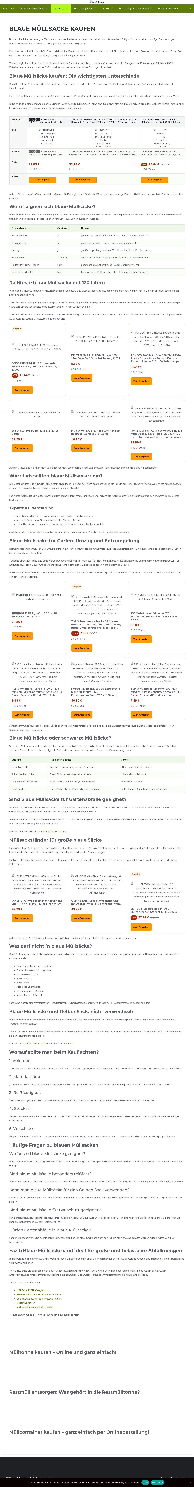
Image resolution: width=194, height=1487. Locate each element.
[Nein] (190, 1482)
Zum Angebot (42, 179)
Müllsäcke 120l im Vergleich (31, 1290)
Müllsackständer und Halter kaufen (35, 1306)
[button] (190, 8)
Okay (145, 1482)
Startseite (8, 8)
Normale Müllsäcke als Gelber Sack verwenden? (48, 1043)
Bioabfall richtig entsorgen (52, 831)
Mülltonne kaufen (26, 1302)
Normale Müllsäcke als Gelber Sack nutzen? (40, 1294)
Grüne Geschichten (168, 8)
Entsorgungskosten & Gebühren (135, 8)
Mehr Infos (157, 1482)
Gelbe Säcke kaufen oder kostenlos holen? (39, 1298)
